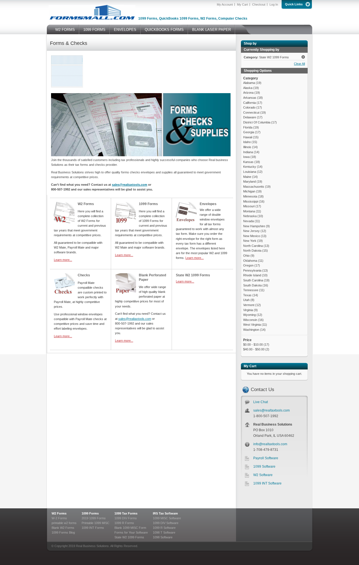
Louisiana (249, 171)
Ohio (246, 255)
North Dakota (252, 250)
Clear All (299, 63)
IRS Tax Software (165, 513)
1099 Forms (148, 204)
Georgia (248, 132)
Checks (84, 275)
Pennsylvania (252, 270)
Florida (248, 127)
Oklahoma (250, 260)
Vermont (248, 305)
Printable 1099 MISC (95, 523)
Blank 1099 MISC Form (130, 527)
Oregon (248, 265)
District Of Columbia (257, 122)
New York (249, 240)
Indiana (248, 152)
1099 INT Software (267, 483)
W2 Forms (86, 204)
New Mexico (251, 236)
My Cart (242, 4)
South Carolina (253, 280)
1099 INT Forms (93, 527)
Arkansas (249, 97)
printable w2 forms (64, 523)
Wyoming (249, 314)
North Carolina (253, 245)
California (249, 102)
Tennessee (250, 290)
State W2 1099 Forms (193, 275)
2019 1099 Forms (94, 518)
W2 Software (263, 475)
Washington (251, 329)
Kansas (248, 162)
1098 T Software (164, 532)
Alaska (247, 87)
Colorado (249, 107)
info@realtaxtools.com (270, 444)
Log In (274, 4)
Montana (249, 211)
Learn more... (63, 259)
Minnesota (250, 196)
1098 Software (162, 537)
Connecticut (251, 112)
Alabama (249, 82)
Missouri (249, 206)
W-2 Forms (59, 518)
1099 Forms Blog (63, 532)
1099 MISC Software (167, 518)
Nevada (248, 221)
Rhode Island (252, 275)
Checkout (258, 4)
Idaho (247, 142)
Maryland (249, 181)
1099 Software (264, 466)
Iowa (246, 157)
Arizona (248, 92)
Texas (247, 295)
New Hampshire (254, 226)
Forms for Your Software (131, 532)
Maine (247, 176)
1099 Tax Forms (125, 513)
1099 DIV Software (165, 523)
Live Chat (260, 402)
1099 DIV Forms (125, 518)
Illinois (247, 147)
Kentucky (249, 166)
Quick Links (294, 4)
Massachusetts (253, 186)
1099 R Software (164, 527)
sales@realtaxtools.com (271, 410)
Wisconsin (250, 319)
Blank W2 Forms (63, 527)
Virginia (248, 310)
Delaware (249, 117)
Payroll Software (265, 458)
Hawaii (247, 137)
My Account (225, 4)
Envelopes (208, 204)
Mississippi (251, 201)
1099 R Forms (124, 523)
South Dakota (252, 285)
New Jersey (252, 231)
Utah (246, 300)
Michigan (249, 191)
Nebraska (250, 216)
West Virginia (252, 324)
